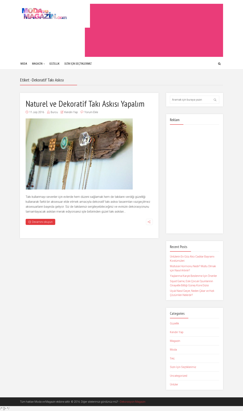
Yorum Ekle (91, 112)
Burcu (54, 112)
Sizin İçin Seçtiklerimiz (78, 63)
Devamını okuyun (42, 221)
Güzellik (54, 63)
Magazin (37, 63)
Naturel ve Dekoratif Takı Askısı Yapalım (85, 103)
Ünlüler (174, 384)
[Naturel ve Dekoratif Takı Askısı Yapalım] (79, 153)
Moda (24, 63)
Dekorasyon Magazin (132, 401)
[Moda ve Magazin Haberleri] (55, 13)
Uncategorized (178, 375)
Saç (172, 358)
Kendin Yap (71, 112)
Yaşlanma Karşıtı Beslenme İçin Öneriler (193, 275)
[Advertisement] (154, 30)
